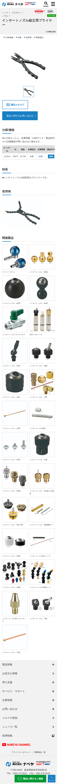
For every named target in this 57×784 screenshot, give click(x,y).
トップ (5, 13)
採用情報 (7, 735)
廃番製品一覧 (40, 752)
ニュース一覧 (9, 726)
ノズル (5, 16)
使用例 (29, 37)
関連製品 (39, 37)
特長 (20, 37)
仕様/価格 (9, 37)
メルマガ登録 (9, 718)
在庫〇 (41, 156)
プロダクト (16, 13)
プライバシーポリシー (20, 752)
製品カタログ (17, 104)
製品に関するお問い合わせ (20, 115)
